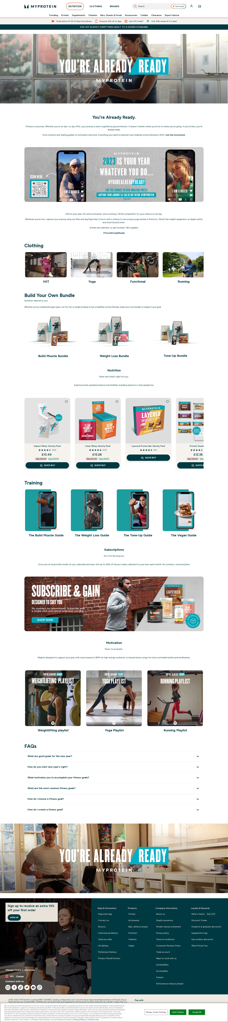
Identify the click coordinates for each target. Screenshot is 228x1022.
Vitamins (92, 15)
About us (160, 914)
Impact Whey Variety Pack (47, 446)
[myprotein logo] (40, 6)
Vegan (131, 946)
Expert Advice (172, 15)
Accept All (197, 1012)
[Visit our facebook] (14, 987)
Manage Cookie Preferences (20, 970)
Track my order (105, 939)
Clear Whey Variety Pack (97, 446)
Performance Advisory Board (169, 984)
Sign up (14, 917)
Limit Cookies (178, 1012)
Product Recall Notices (109, 958)
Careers (159, 977)
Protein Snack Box (199, 446)
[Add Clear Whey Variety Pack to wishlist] (117, 401)
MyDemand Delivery (107, 952)
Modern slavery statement (168, 927)
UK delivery (103, 946)
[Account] (192, 6)
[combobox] (159, 6)
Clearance (156, 15)
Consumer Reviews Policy (168, 946)
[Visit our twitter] (27, 987)
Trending (53, 15)
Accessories (131, 15)
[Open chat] (39, 987)
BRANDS (114, 6)
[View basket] (200, 6)
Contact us (103, 920)
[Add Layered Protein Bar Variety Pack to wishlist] (167, 401)
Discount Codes (199, 920)
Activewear (133, 920)
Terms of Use (93, 1020)
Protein (65, 15)
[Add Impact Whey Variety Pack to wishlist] (66, 401)
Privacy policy (162, 933)
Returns (102, 927)
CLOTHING (95, 6)
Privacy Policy (79, 1020)
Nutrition (132, 933)
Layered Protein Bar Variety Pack (148, 446)
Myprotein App (105, 914)
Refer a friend (203, 914)
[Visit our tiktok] (20, 987)
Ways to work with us (166, 958)
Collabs (144, 15)
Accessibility (162, 971)
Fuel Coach (179, 6)
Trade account (163, 952)
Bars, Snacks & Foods (111, 15)
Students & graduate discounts (206, 927)
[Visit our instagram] (8, 987)
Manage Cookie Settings (156, 1012)
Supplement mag (199, 933)
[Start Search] (135, 6)
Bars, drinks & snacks (138, 927)
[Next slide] (201, 434)
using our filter (73, 219)
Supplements (78, 15)
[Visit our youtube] (33, 987)
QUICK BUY (49, 465)
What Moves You (199, 946)
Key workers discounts (202, 939)
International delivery (108, 933)
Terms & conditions (165, 939)
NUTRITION (75, 6)
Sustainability (162, 965)
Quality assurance (164, 920)
